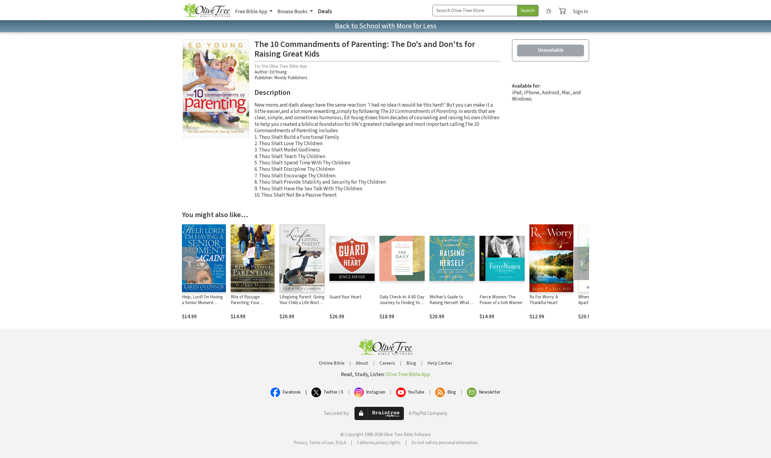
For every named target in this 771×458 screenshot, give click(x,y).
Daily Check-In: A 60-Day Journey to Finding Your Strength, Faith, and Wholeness (401, 305)
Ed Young (278, 72)
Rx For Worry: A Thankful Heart (543, 300)
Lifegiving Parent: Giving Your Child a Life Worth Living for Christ (302, 303)
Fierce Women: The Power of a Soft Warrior (501, 300)
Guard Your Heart (345, 297)
